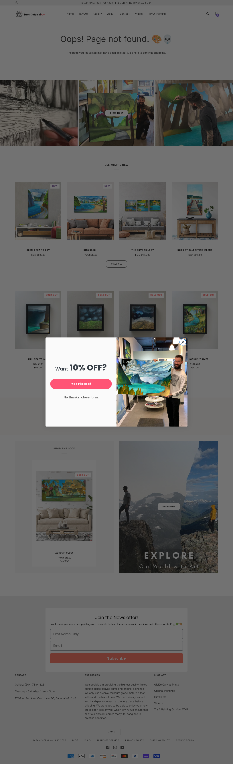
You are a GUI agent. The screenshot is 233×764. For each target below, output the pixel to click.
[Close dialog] (183, 342)
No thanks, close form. (81, 397)
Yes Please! (81, 383)
